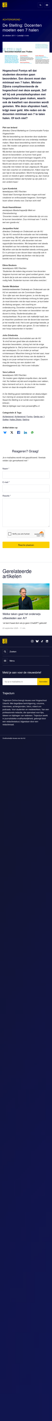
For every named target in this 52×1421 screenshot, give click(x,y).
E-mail (6, 504)
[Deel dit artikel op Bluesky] (5, 454)
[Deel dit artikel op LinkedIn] (25, 454)
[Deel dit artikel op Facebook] (18, 454)
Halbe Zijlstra (16, 442)
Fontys (32, 439)
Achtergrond (9, 439)
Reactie (7, 518)
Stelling (27, 442)
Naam (6, 491)
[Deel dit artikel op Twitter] (11, 454)
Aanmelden (42, 699)
